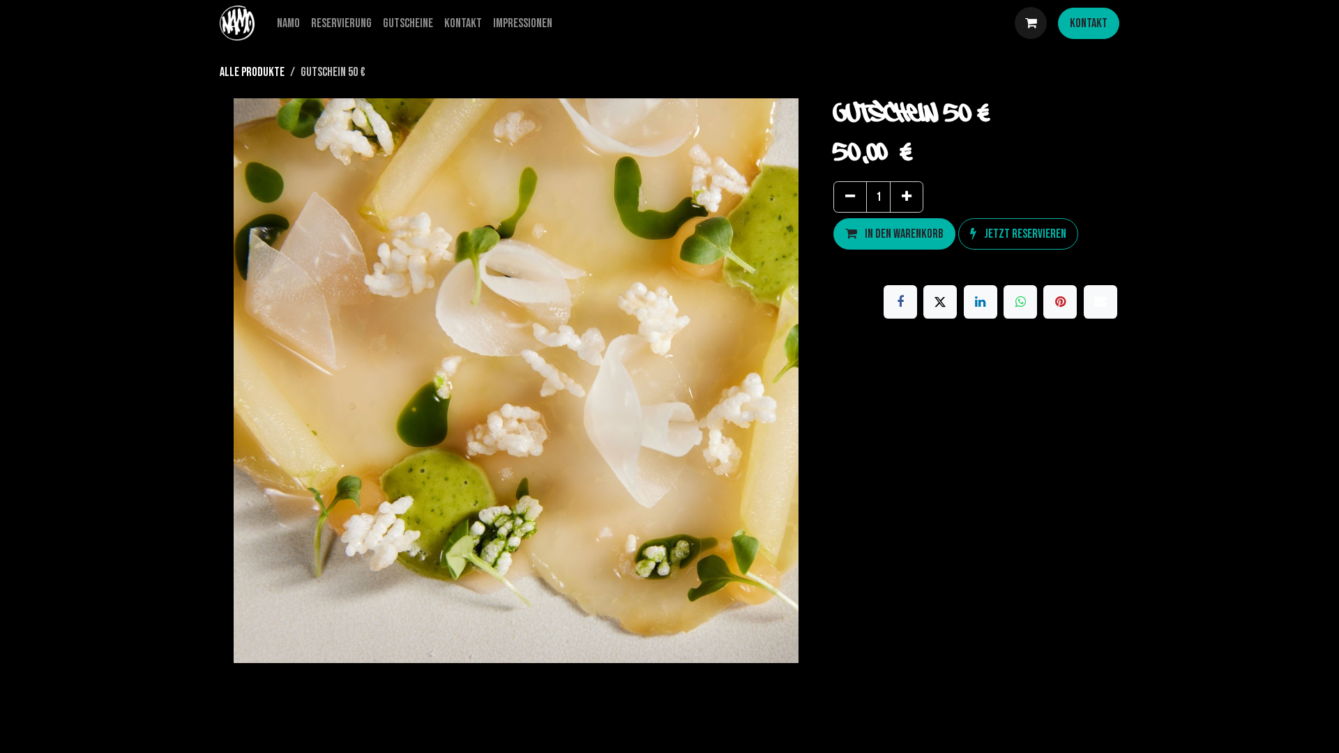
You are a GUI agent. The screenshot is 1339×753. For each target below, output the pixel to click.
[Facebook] (900, 302)
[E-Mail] (1100, 302)
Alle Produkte (252, 72)
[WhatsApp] (1020, 302)
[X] (940, 302)
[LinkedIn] (980, 302)
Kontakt (1088, 23)
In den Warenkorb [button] (903, 234)
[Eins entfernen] (850, 197)
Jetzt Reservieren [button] (1024, 234)
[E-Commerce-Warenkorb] (1031, 23)
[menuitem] (288, 23)
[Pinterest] (1060, 302)
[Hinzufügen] (906, 197)
